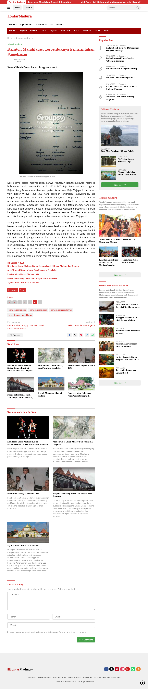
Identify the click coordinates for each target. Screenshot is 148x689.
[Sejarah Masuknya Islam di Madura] (51, 384)
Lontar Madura (19, 59)
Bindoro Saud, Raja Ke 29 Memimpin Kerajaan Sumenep (122, 49)
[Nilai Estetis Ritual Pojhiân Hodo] (131, 252)
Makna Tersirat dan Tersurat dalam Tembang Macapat (121, 87)
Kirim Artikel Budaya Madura (107, 677)
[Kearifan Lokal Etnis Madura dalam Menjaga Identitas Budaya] (108, 252)
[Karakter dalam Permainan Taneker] (106, 332)
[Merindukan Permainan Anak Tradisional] (106, 346)
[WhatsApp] (133, 669)
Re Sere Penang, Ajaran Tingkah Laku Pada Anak (127, 358)
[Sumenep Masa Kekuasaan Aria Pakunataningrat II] (81, 384)
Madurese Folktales (44, 24)
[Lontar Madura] (19, 16)
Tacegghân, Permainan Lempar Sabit (126, 371)
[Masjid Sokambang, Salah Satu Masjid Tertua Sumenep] (20, 384)
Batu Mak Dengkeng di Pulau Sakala (117, 151)
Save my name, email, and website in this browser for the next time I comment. (48, 632)
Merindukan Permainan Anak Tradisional (126, 345)
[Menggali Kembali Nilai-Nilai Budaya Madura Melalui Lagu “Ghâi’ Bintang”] (106, 319)
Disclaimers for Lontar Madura (67, 677)
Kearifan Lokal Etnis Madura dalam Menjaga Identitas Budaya (108, 263)
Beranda (12, 24)
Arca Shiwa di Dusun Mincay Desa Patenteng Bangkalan (32, 270)
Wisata (106, 30)
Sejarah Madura (14, 44)
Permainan (65, 30)
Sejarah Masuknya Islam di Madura (23, 282)
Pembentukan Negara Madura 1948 (23, 274)
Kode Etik (87, 677)
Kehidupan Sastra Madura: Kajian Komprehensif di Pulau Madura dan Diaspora (43, 266)
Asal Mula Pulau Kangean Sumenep (121, 68)
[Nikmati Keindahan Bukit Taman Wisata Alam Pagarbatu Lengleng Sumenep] (108, 174)
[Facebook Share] (69, 335)
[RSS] (138, 669)
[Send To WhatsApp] (92, 335)
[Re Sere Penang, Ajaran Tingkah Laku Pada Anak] (106, 359)
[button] (138, 7)
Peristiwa (87, 30)
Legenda (53, 30)
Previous (12, 290)
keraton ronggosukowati (61, 310)
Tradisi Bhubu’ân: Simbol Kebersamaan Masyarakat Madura (117, 241)
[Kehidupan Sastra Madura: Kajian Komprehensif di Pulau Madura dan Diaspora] (20, 355)
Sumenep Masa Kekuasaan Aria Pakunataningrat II (79, 394)
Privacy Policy (44, 677)
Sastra (76, 30)
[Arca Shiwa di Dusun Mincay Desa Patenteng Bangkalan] (51, 355)
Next (22, 290)
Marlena (59, 24)
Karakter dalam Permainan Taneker (128, 332)
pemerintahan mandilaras (20, 315)
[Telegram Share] (87, 335)
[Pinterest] (117, 669)
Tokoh (97, 30)
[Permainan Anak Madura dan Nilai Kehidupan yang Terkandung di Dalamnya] (106, 306)
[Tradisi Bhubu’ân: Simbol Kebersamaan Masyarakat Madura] (120, 225)
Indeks (17, 7)
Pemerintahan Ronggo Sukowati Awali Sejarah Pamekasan (25, 325)
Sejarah (23, 30)
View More (119, 185)
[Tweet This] (75, 335)
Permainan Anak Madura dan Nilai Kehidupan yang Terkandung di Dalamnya (127, 305)
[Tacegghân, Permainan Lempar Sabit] (106, 372)
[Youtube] (127, 669)
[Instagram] (122, 669)
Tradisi (43, 30)
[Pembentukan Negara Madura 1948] (81, 355)
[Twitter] (111, 669)
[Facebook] (106, 669)
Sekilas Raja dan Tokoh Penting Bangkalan (120, 98)
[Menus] (9, 7)
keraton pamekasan (38, 310)
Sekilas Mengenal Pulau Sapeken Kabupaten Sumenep (120, 59)
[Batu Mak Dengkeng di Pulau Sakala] (119, 135)
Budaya (33, 30)
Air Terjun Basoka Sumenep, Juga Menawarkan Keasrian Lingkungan (128, 160)
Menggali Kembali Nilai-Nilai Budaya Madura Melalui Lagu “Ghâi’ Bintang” (126, 319)
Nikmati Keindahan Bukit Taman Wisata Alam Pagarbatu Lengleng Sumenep (127, 173)
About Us (31, 677)
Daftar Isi (29, 7)
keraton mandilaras (17, 310)
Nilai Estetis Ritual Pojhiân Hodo (130, 261)
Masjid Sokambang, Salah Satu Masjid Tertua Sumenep (32, 278)
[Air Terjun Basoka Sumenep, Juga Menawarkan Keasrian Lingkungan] (108, 161)
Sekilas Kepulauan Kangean (81, 324)
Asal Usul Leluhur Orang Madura (120, 77)
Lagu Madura (26, 24)
